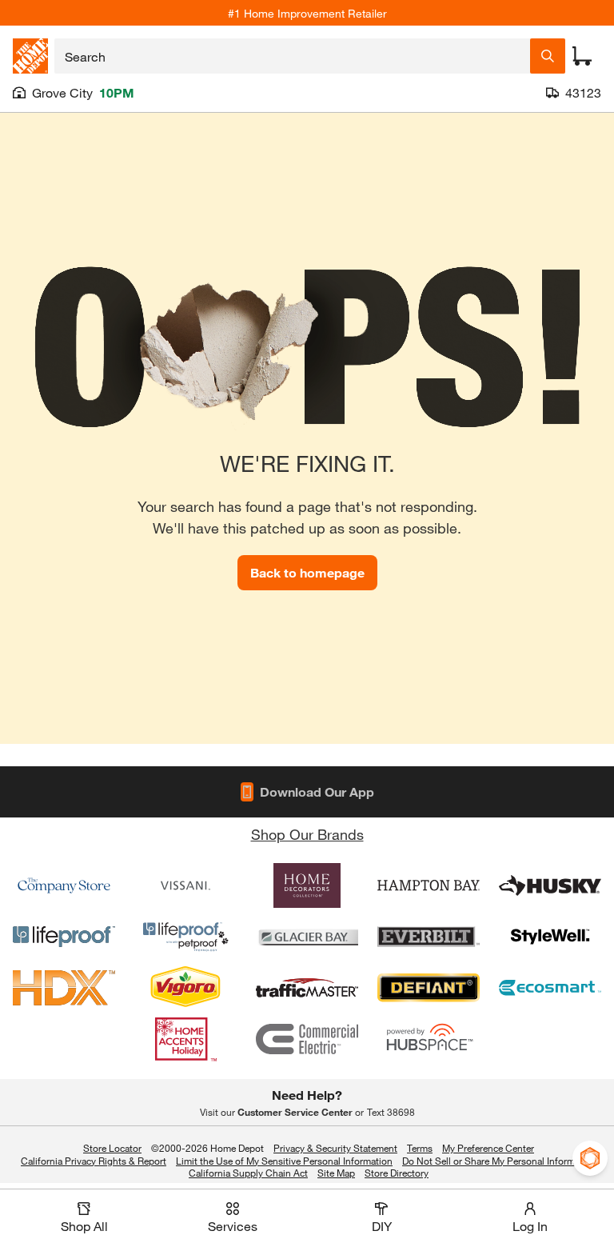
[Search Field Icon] (547, 56)
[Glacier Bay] (307, 936)
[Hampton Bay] (428, 885)
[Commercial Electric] (307, 1039)
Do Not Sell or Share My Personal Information (499, 1160)
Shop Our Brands (307, 834)
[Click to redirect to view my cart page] (582, 56)
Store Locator (112, 1147)
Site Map (336, 1173)
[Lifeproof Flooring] (64, 936)
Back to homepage (307, 572)
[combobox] (292, 56)
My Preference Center (488, 1147)
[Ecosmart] (550, 987)
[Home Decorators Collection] (307, 885)
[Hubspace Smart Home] (428, 1039)
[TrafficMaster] (307, 987)
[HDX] (64, 987)
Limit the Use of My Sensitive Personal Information (284, 1160)
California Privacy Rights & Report (93, 1160)
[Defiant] (428, 987)
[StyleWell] (550, 936)
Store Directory (397, 1173)
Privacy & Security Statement (335, 1147)
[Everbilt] (428, 936)
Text (391, 1111)
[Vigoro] (185, 987)
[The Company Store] (64, 885)
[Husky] (550, 885)
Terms (420, 1147)
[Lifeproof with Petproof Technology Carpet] (185, 936)
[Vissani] (185, 885)
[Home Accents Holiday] (185, 1039)
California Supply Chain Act (248, 1172)
